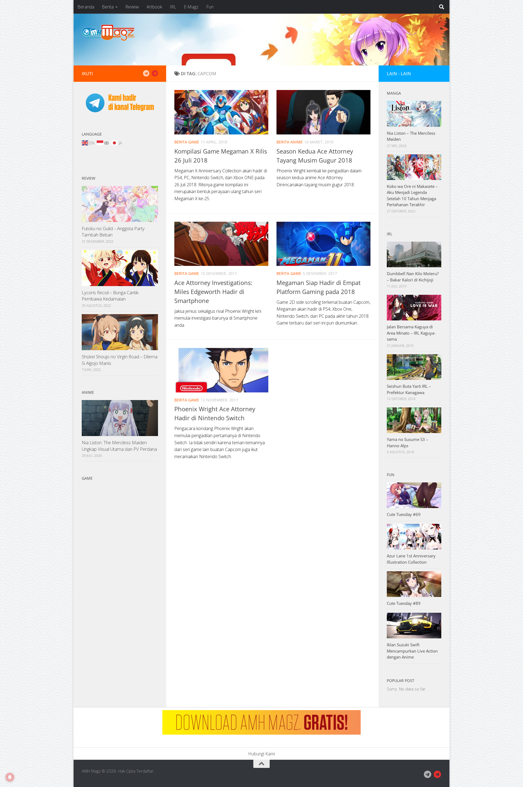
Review (132, 7)
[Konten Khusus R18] (154, 73)
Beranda (85, 7)
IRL (173, 7)
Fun (210, 7)
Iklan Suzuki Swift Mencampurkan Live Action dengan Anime (412, 651)
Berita (108, 7)
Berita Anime (289, 142)
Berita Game (186, 142)
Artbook (154, 7)
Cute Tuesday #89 (404, 603)
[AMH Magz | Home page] (108, 33)
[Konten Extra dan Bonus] (146, 73)
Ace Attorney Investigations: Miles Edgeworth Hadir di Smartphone (213, 291)
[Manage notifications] (9, 777)
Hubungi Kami (261, 754)
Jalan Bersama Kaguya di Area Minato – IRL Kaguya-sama (411, 333)
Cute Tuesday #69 (404, 514)
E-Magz (191, 7)
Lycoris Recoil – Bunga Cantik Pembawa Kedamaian (110, 295)
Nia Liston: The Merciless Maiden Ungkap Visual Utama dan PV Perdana (119, 445)
